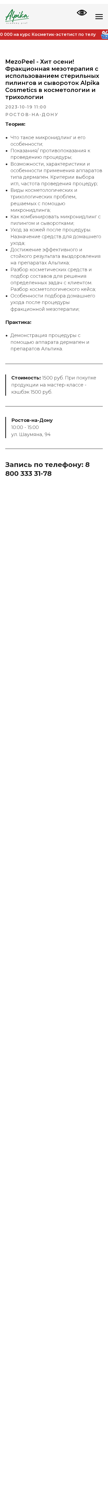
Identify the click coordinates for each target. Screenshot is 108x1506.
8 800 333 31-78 (47, 469)
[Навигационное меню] (99, 16)
